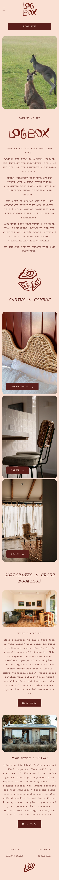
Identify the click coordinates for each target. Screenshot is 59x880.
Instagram (44, 850)
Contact (14, 850)
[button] (3, 9)
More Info (29, 703)
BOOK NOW (29, 26)
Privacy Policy (14, 856)
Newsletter (44, 856)
